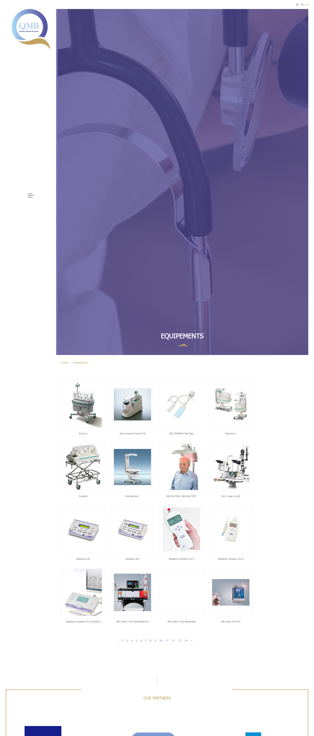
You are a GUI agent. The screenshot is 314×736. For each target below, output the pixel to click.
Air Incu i (83, 433)
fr (302, 4)
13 (179, 640)
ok (287, 4)
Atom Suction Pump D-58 (132, 433)
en (307, 4)
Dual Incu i (230, 433)
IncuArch (83, 496)
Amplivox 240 (83, 558)
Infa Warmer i (132, 496)
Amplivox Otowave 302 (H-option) (83, 621)
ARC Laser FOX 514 (230, 621)
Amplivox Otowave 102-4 (181, 558)
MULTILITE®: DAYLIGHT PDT (181, 496)
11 (167, 640)
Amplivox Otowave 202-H (231, 558)
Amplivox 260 (132, 558)
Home (64, 362)
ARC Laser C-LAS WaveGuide (181, 621)
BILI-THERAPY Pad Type (182, 433)
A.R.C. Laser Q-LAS (230, 496)
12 (173, 640)
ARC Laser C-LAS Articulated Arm (132, 621)
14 (185, 640)
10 (160, 640)
